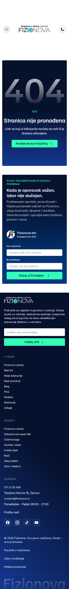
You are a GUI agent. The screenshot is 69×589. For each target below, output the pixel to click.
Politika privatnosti (15, 566)
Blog (6, 386)
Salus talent (11, 460)
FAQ (6, 391)
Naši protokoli (12, 381)
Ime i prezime (14, 246)
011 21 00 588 (12, 487)
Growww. (17, 541)
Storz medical (12, 466)
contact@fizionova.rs (17, 498)
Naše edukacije (13, 375)
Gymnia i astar (12, 444)
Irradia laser (11, 450)
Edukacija (9, 402)
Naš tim (8, 370)
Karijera (8, 397)
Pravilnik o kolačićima (17, 550)
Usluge (8, 407)
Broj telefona (13, 259)
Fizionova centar (14, 364)
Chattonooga (12, 439)
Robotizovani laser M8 (17, 434)
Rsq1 (7, 455)
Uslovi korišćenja (14, 558)
